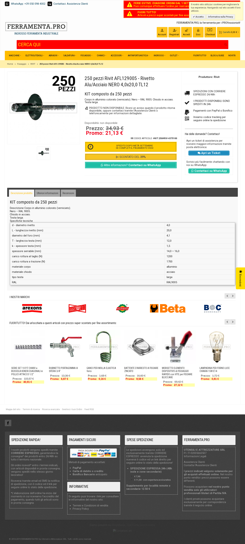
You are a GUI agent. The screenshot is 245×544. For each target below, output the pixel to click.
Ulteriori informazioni (47, 193)
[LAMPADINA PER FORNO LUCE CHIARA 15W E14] (217, 347)
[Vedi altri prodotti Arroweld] (77, 308)
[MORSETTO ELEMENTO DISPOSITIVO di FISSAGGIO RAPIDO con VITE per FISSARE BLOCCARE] (179, 347)
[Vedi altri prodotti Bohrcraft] (213, 308)
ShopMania (118, 525)
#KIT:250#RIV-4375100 (165, 138)
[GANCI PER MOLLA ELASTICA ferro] (104, 347)
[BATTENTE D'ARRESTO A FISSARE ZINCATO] (141, 347)
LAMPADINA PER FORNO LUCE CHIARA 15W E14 (215, 370)
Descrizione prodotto (21, 193)
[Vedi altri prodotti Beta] (168, 308)
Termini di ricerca (31, 409)
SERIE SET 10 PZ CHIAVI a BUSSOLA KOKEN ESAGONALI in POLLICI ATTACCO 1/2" (27, 371)
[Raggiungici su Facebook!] (8, 423)
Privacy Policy (81, 508)
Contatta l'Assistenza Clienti (200, 465)
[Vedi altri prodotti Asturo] (122, 308)
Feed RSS (89, 409)
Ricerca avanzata (51, 409)
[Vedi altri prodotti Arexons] (32, 308)
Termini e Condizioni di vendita (90, 505)
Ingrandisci (43, 108)
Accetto (199, 16)
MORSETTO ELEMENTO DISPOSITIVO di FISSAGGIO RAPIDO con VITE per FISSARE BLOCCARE (177, 373)
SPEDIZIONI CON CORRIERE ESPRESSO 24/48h (209, 93)
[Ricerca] (225, 44)
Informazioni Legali (195, 456)
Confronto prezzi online (141, 525)
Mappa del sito (13, 409)
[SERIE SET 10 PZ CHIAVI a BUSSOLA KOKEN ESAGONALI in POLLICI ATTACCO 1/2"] (28, 347)
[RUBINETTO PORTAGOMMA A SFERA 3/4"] (66, 347)
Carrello (226, 32)
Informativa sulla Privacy (220, 16)
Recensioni (68, 193)
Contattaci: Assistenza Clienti (70, 3)
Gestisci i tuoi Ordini (72, 409)
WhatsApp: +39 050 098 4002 (28, 3)
